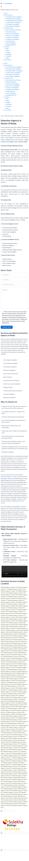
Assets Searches (10, 91)
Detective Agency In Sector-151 (9, 718)
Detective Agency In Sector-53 (11, 656)
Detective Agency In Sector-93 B (15, 712)
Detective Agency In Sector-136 (12, 788)
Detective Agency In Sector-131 (16, 719)
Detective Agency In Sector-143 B (12, 774)
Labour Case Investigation (13, 85)
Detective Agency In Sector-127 (12, 744)
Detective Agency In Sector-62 (12, 645)
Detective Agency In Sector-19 (16, 596)
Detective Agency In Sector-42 (9, 677)
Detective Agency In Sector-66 (11, 732)
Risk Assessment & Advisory (13, 80)
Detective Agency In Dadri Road (11, 777)
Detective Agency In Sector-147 (12, 747)
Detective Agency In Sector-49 (16, 708)
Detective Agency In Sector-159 (12, 800)
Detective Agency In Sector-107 (9, 595)
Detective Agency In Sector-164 (9, 688)
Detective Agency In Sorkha (16, 678)
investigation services (19, 506)
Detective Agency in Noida (9, 476)
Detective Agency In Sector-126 (17, 619)
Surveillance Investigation (12, 89)
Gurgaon (8, 102)
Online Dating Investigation (13, 76)
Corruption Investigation (12, 87)
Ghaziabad (9, 104)
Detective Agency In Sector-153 (17, 690)
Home (5, 63)
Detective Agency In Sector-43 (12, 792)
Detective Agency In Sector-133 (17, 665)
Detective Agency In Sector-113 (9, 621)
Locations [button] (6, 97)
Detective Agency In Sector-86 (14, 630)
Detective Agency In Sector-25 (16, 662)
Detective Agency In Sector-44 (9, 703)
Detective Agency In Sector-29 (16, 604)
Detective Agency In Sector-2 (16, 611)
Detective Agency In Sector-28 (9, 667)
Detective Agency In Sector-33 (16, 723)
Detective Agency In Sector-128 (9, 706)
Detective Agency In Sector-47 (16, 600)
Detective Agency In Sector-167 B (9, 695)
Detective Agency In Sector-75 (12, 699)
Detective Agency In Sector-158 (12, 634)
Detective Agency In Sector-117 (16, 716)
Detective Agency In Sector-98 (17, 622)
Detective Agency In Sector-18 (9, 721)
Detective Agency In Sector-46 (17, 593)
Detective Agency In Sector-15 (9, 660)
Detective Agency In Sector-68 (9, 613)
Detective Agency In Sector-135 (12, 649)
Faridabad (8, 106)
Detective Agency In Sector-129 (9, 606)
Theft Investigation (11, 93)
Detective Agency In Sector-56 (17, 626)
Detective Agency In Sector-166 (16, 669)
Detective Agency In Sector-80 (17, 727)
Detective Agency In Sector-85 (12, 803)
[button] (8, 15)
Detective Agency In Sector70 (8, 710)
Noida (7, 100)
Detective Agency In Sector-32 (9, 680)
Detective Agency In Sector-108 (11, 770)
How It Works (7, 110)
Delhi (7, 98)
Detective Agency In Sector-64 (11, 740)
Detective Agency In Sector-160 (16, 693)
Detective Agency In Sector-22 (9, 598)
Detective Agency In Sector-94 (15, 675)
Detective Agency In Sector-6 (8, 671)
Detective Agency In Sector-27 (9, 609)
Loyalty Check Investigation (13, 72)
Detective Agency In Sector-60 (16, 682)
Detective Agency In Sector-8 (8, 684)
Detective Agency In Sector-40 (9, 602)
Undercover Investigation (12, 84)
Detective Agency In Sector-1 (20, 658)
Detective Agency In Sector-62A (9, 624)
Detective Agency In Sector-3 (11, 785)
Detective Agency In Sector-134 (17, 705)
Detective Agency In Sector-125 (16, 686)
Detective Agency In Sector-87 (11, 637)
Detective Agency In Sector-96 (11, 796)
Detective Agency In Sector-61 (11, 762)
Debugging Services (11, 95)
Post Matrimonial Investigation (14, 67)
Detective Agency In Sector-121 (12, 755)
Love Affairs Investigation (12, 74)
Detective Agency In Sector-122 (11, 766)
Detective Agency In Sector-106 (9, 617)
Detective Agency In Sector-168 (11, 759)
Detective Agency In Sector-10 (11, 736)
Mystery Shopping (11, 82)
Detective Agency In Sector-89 (11, 781)
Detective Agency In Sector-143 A (9, 729)
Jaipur (7, 108)
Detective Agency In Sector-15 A (9, 725)
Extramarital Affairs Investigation (14, 71)
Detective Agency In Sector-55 (9, 664)
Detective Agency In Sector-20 (16, 608)
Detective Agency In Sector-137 (9, 587)
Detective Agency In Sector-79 (9, 591)
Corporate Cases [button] (8, 78)
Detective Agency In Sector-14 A (11, 751)
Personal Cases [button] (8, 65)
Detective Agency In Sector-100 (16, 589)
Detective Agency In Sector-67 (9, 692)
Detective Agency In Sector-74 (12, 641)
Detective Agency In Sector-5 (8, 628)
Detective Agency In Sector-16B (12, 652)
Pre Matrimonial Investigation (13, 69)
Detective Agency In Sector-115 (16, 615)
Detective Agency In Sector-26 (9, 714)
